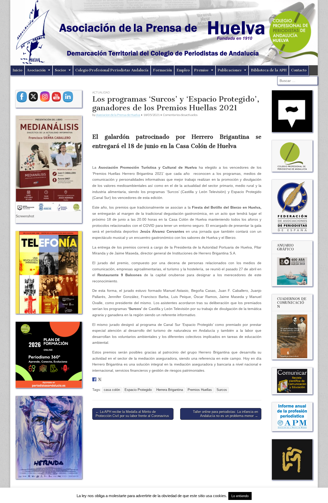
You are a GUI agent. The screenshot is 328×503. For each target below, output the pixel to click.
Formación (162, 70)
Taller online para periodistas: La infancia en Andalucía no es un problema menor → (225, 414)
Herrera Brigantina (169, 390)
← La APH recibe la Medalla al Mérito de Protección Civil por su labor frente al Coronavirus (132, 414)
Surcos (222, 390)
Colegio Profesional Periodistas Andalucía (111, 70)
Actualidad (101, 92)
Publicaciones (230, 70)
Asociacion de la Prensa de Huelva (118, 115)
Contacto (298, 70)
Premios (201, 70)
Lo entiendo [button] (240, 496)
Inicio (17, 70)
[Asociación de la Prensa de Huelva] (164, 32)
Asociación (36, 70)
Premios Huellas (200, 390)
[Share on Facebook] (94, 379)
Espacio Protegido (138, 390)
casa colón (112, 390)
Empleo (183, 70)
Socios (60, 70)
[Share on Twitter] (100, 379)
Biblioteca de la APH (268, 70)
